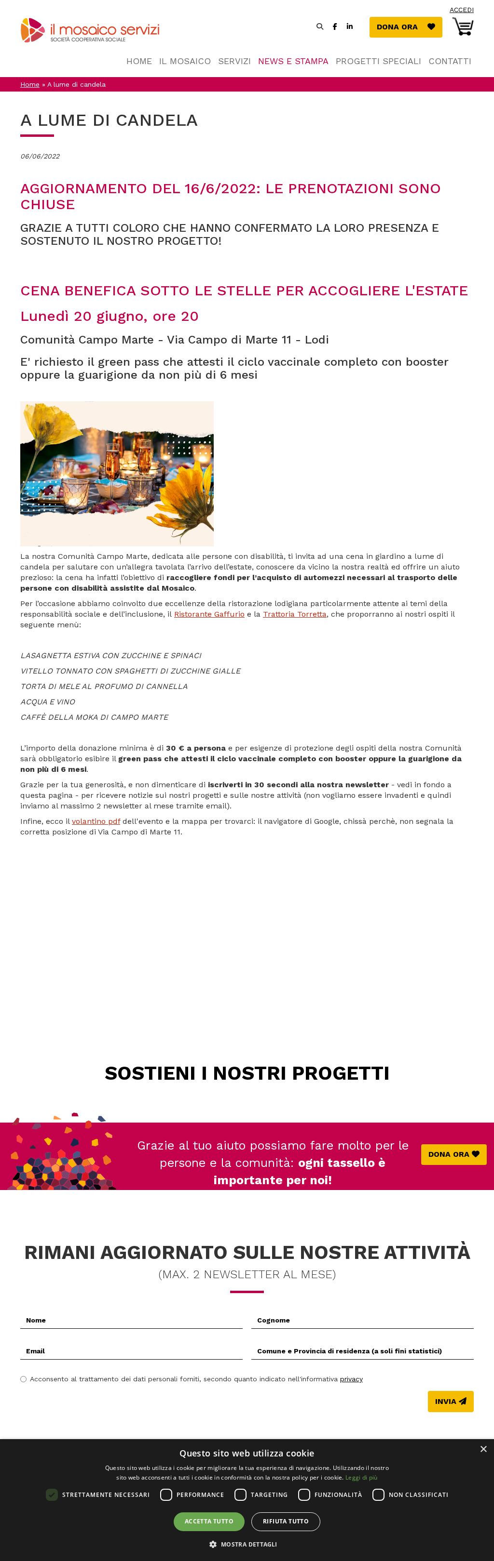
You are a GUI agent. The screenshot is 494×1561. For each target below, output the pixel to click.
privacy (351, 1379)
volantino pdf (96, 821)
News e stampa (293, 61)
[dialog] (247, 1500)
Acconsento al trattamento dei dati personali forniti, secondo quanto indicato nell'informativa (196, 1379)
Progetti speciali (378, 61)
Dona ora (409, 26)
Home (139, 61)
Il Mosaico (185, 61)
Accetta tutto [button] (209, 1521)
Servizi (234, 61)
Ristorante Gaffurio (209, 614)
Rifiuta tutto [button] (286, 1521)
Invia (445, 1401)
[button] (247, 1543)
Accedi (462, 9)
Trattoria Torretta (295, 614)
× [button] (483, 1449)
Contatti (449, 61)
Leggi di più (361, 1477)
